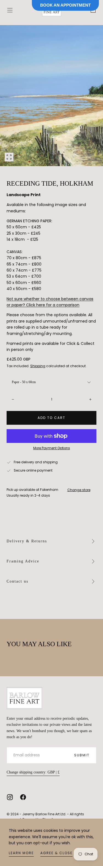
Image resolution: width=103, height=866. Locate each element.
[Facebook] (23, 797)
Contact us (17, 581)
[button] (10, 10)
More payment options (51, 448)
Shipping (37, 366)
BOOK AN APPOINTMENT (65, 5)
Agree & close (56, 853)
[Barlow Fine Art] (24, 698)
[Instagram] (10, 797)
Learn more (21, 853)
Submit (82, 755)
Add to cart (51, 417)
